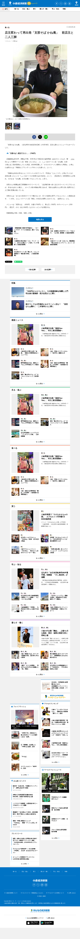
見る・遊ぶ (26, 9)
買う (34, 9)
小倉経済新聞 (18, 3)
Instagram (65, 3)
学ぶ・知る (55, 9)
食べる (16, 9)
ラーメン (8, 41)
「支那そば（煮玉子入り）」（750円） (23, 153)
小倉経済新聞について (11, 893)
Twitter (61, 3)
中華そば (15, 41)
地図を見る (40, 219)
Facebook (56, 3)
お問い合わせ (72, 893)
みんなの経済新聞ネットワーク (40, 910)
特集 (64, 9)
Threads (69, 3)
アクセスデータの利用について (56, 893)
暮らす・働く (44, 9)
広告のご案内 (42, 896)
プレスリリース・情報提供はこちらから (32, 893)
